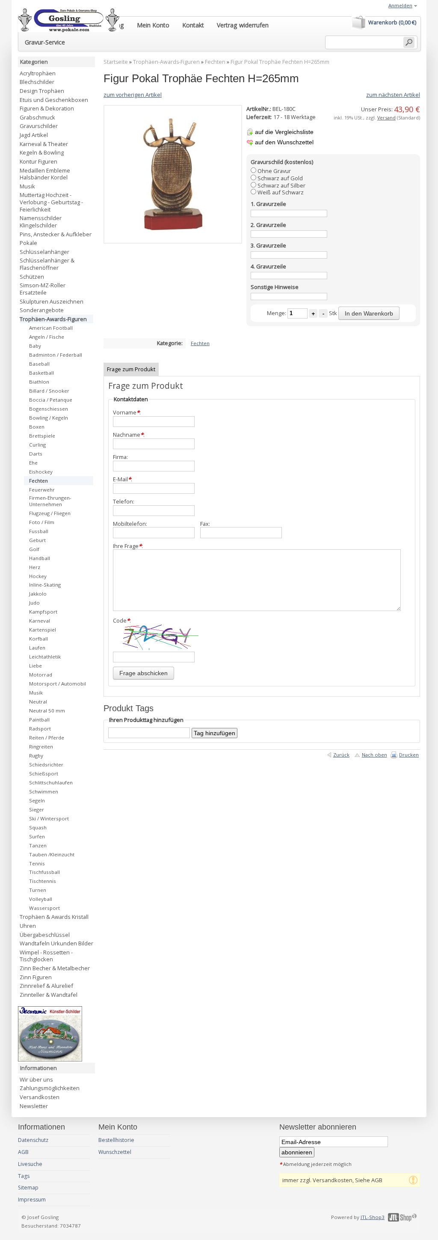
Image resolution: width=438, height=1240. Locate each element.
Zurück (341, 754)
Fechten (215, 62)
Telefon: (123, 501)
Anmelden (400, 5)
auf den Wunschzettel (284, 142)
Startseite (116, 62)
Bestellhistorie (116, 1140)
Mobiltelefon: (130, 524)
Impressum (32, 1199)
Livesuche (30, 1164)
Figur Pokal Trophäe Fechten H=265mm (280, 62)
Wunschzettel (114, 1152)
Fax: (205, 524)
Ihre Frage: (128, 546)
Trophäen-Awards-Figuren (166, 62)
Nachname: (129, 434)
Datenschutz (33, 1140)
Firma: (120, 457)
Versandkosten (39, 1097)
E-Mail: (122, 479)
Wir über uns (36, 1079)
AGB (23, 1152)
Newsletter (34, 1106)
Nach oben (374, 754)
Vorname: (127, 412)
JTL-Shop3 (373, 1217)
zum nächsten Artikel (393, 94)
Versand (386, 117)
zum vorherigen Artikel (133, 94)
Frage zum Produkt (131, 369)
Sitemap (28, 1187)
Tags (24, 1176)
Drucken (409, 754)
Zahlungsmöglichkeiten (50, 1088)
